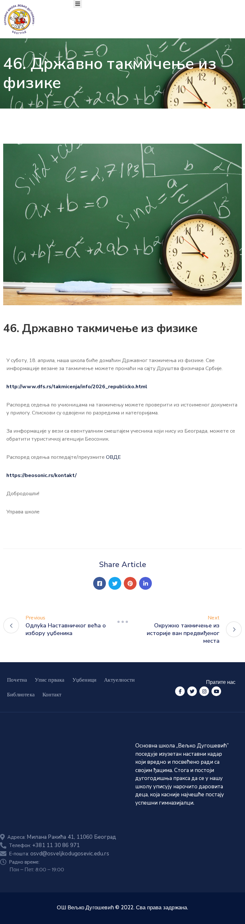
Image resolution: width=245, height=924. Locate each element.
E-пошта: (59, 854)
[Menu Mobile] (77, 4)
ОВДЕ (113, 457)
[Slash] (122, 622)
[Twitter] (114, 583)
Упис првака (49, 680)
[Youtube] (216, 691)
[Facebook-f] (180, 691)
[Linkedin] (145, 583)
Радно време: (24, 862)
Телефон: (44, 845)
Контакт (51, 694)
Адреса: (61, 837)
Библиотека (21, 694)
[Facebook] (99, 583)
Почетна (17, 680)
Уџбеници (84, 680)
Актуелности (119, 680)
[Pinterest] (130, 583)
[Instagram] (204, 691)
